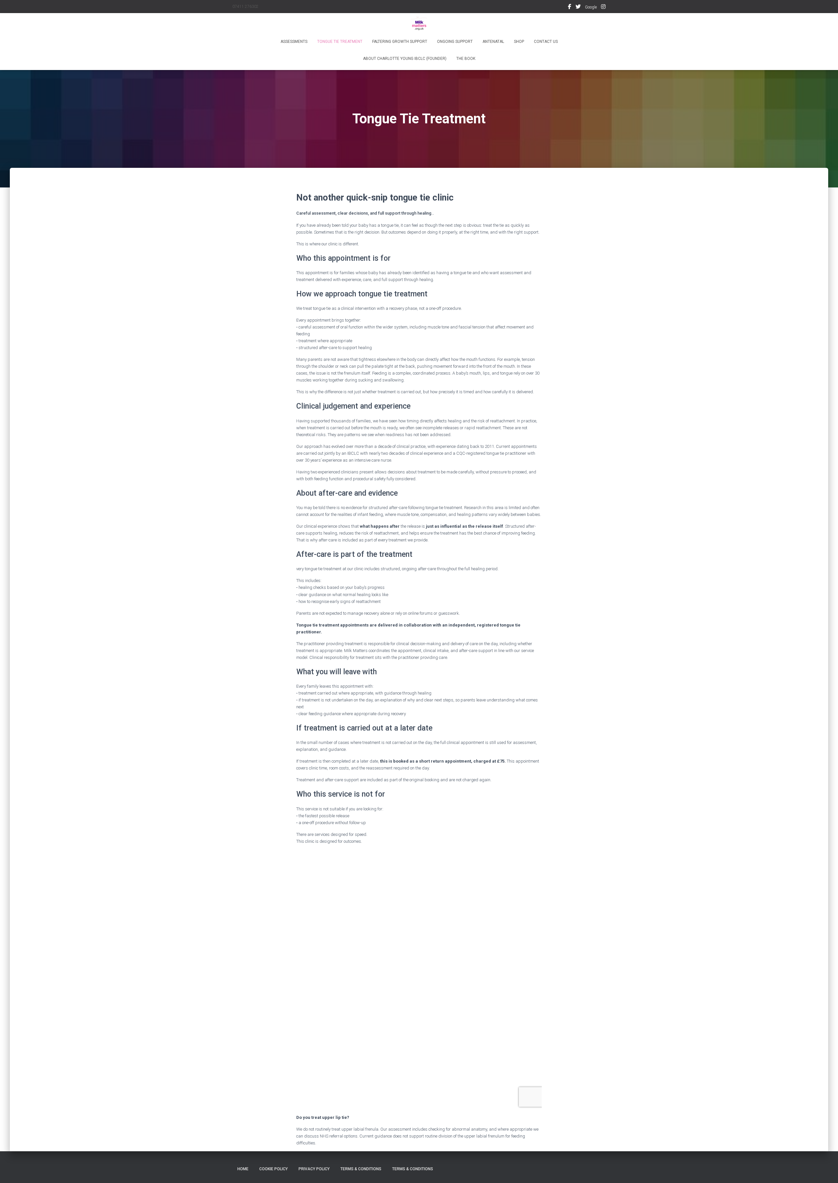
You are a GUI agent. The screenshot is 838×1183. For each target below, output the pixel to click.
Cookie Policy (273, 1169)
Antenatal (493, 41)
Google (591, 7)
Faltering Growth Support (399, 41)
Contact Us (546, 41)
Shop (519, 41)
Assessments (294, 41)
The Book (465, 58)
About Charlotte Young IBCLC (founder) (404, 58)
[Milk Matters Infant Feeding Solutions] (419, 24)
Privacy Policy (314, 1169)
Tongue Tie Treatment (339, 41)
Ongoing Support (455, 41)
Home (242, 1169)
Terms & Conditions (360, 1169)
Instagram (603, 7)
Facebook (569, 7)
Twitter (578, 7)
